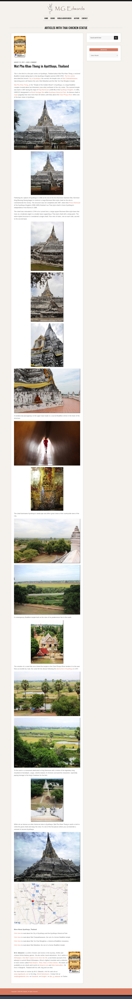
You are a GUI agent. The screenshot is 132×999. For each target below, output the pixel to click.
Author (76, 18)
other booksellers (57, 965)
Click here (17, 933)
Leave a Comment (31, 62)
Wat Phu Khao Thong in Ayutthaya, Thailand (41, 66)
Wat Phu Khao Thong (21, 85)
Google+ (44, 976)
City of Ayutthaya (34, 78)
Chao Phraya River (66, 95)
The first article (70, 76)
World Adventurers (64, 18)
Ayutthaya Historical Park (57, 92)
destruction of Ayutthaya (64, 669)
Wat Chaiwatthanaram (69, 78)
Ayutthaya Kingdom (66, 90)
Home (46, 18)
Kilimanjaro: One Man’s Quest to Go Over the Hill (30, 958)
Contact (85, 18)
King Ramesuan (43, 90)
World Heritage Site (37, 92)
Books (53, 18)
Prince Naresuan (74, 203)
